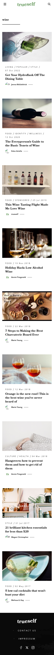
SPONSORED (22, 200)
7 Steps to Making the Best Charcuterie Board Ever (24, 333)
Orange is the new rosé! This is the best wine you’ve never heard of (27, 398)
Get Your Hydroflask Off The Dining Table (25, 77)
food (8, 134)
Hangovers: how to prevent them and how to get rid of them (24, 465)
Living (9, 67)
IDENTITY (20, 134)
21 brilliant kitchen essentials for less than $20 (26, 530)
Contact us (27, 630)
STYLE (34, 67)
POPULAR (22, 67)
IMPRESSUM (26, 638)
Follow (27, 647)
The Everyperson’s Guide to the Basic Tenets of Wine (24, 144)
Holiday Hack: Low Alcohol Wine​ (24, 270)
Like (21, 647)
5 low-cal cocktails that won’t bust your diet (25, 593)
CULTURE (10, 456)
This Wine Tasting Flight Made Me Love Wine (26, 207)
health (24, 456)
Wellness (35, 134)
